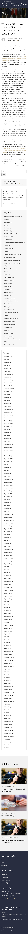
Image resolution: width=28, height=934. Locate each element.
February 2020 (7, 549)
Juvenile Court (7, 292)
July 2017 (6, 637)
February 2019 (7, 581)
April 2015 (6, 715)
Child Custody (7, 231)
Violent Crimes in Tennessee (11, 339)
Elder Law (6, 274)
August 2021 (7, 496)
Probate (6, 315)
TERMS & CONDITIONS (10, 907)
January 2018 (7, 619)
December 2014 (8, 727)
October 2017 (7, 628)
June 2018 (6, 604)
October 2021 (7, 491)
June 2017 (6, 640)
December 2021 (8, 485)
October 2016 (7, 663)
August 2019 (7, 564)
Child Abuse (7, 228)
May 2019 (6, 572)
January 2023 (7, 447)
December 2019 (8, 555)
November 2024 (8, 383)
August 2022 (7, 461)
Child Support (7, 236)
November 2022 (8, 453)
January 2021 (7, 517)
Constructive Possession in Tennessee (14, 242)
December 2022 (8, 450)
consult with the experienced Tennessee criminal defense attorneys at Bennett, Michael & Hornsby (13, 150)
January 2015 (7, 724)
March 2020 (7, 546)
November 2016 (8, 660)
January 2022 (7, 482)
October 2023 (7, 421)
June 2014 (6, 745)
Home (3, 860)
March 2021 (7, 511)
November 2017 (8, 625)
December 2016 (8, 657)
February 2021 (7, 514)
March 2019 (7, 578)
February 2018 (7, 616)
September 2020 (8, 529)
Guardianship (7, 289)
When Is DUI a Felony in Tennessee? (11, 816)
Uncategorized (8, 333)
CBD (5, 225)
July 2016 (6, 672)
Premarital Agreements (10, 312)
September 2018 (8, 596)
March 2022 (7, 476)
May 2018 (6, 607)
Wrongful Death (8, 344)
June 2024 (6, 397)
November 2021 (8, 488)
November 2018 (8, 590)
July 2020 (6, 534)
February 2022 (7, 479)
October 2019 (7, 561)
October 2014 (7, 733)
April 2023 (6, 438)
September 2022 (8, 459)
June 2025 (6, 362)
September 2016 (8, 666)
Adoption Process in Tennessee (12, 216)
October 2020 (7, 526)
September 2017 (8, 631)
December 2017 (8, 622)
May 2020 (6, 540)
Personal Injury (8, 309)
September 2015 (8, 701)
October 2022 (7, 456)
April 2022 (6, 473)
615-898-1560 (8, 897)
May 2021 (6, 505)
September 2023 (8, 423)
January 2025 (7, 377)
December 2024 (8, 380)
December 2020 (8, 520)
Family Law (7, 283)
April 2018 (6, 610)
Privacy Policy (7, 909)
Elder (5, 272)
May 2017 (6, 642)
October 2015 (7, 698)
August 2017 (7, 634)
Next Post (19, 162)
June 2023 (6, 432)
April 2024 (6, 403)
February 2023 (7, 444)
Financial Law (7, 286)
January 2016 (7, 689)
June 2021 (6, 502)
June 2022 (6, 467)
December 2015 (8, 692)
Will (5, 342)
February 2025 (7, 374)
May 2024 (6, 400)
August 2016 (7, 669)
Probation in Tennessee (10, 318)
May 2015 (6, 713)
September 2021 (8, 494)
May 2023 (6, 435)
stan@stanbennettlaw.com (12, 898)
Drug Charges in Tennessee (11, 263)
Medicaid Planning (8, 298)
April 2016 (6, 680)
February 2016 (7, 686)
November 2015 (8, 695)
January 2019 (7, 584)
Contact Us (4, 865)
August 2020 (7, 532)
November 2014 (8, 730)
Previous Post (8, 161)
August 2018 (7, 599)
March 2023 (7, 441)
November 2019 (8, 558)
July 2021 (6, 499)
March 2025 (7, 371)
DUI (19, 40)
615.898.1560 (21, 184)
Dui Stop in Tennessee (9, 269)
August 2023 (7, 426)
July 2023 (6, 429)
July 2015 (6, 707)
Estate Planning (8, 280)
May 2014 (6, 748)
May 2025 (6, 365)
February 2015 (7, 721)
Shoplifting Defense (9, 324)
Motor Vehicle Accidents (10, 301)
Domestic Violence (9, 257)
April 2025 (6, 368)
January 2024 (7, 412)
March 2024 (7, 406)
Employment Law (8, 277)
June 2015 (6, 710)
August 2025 (7, 356)
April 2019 (6, 575)
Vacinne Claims (8, 336)
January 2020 (7, 552)
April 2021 (6, 508)
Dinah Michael (12, 40)
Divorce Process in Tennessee (11, 254)
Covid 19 (6, 245)
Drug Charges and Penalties (11, 260)
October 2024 (7, 386)
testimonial (7, 327)
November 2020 (8, 523)
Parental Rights (8, 304)
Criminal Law (7, 248)
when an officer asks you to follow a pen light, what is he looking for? (13, 58)
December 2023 (8, 415)
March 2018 (7, 613)
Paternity (6, 307)
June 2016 (6, 675)
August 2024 (7, 391)
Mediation (6, 295)
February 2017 (7, 651)
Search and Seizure (9, 321)
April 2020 (6, 543)
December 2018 (8, 587)
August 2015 (7, 704)
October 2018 (7, 593)
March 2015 (7, 718)
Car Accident (7, 222)
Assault (6, 219)
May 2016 (6, 677)
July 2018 (6, 602)
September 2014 (8, 736)
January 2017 (7, 654)
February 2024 (7, 409)
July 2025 (6, 359)
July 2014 (6, 742)
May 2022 (6, 470)
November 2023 (8, 418)
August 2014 (7, 739)
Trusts (5, 330)
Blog (2, 862)
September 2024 (8, 388)
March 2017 (7, 648)
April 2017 (6, 645)
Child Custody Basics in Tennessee (12, 234)
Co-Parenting (7, 239)
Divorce (6, 251)
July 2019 (6, 567)
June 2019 (6, 569)
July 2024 (6, 394)
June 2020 (6, 537)
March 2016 (7, 683)
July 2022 (6, 464)
